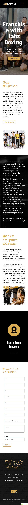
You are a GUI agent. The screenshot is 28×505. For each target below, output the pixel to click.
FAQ (22, 475)
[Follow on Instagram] (15, 491)
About (16, 475)
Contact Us (8, 475)
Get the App (16, 477)
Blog (9, 477)
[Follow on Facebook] (12, 491)
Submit (6, 445)
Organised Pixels (14, 501)
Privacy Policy (20, 480)
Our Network (9, 122)
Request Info (14, 59)
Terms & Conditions (9, 480)
